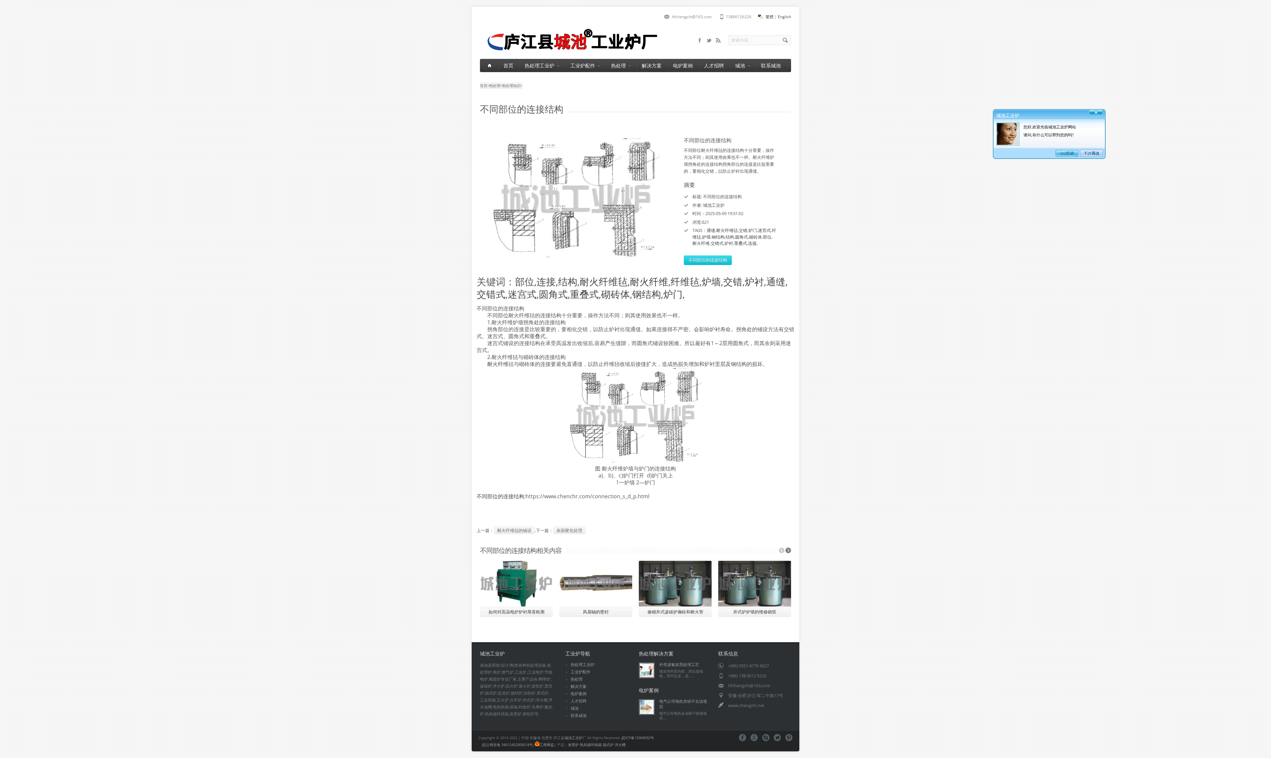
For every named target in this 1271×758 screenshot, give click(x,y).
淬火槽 (620, 744)
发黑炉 (573, 744)
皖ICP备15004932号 (638, 737)
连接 (752, 243)
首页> (484, 85)
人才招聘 (714, 65)
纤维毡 (685, 281)
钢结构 (718, 237)
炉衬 (729, 243)
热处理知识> (512, 85)
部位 (767, 237)
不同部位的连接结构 (707, 260)
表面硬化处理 (569, 530)
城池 (740, 65)
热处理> (495, 85)
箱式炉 (608, 744)
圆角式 (741, 237)
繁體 (770, 17)
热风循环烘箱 (591, 744)
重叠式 (740, 243)
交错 (743, 230)
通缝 (711, 230)
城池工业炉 (573, 737)
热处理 (618, 65)
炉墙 (706, 237)
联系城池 (771, 65)
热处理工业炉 (539, 65)
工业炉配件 (582, 65)
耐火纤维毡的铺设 (514, 530)
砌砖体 (755, 237)
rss (718, 40)
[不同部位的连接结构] (576, 198)
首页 (508, 65)
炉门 (752, 230)
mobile (699, 40)
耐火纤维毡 (727, 230)
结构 (730, 237)
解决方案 (652, 65)
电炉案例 (683, 65)
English (784, 17)
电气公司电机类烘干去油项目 (683, 703)
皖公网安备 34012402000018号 (507, 744)
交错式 (717, 243)
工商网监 (547, 744)
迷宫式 (764, 230)
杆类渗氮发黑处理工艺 (679, 664)
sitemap (709, 40)
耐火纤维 (701, 243)
